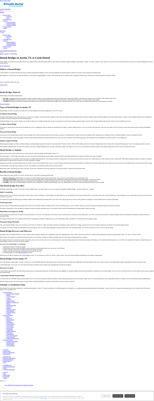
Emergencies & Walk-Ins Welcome (24, 385)
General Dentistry (10, 22)
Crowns (8, 298)
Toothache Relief (10, 312)
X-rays (80, 195)
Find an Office (7, 15)
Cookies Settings (106, 396)
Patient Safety (6, 375)
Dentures (8, 321)
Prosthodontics (10, 334)
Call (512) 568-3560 (5, 9)
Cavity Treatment (10, 296)
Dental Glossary (7, 361)
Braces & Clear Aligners (9, 358)
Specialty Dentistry (11, 24)
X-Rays (8, 314)
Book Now (3, 31)
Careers (5, 28)
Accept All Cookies (129, 396)
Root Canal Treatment (12, 335)
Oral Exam (9, 306)
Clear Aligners (10, 327)
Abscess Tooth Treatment (12, 293)
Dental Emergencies (8, 359)
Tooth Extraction (10, 337)
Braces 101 (9, 318)
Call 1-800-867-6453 (5, 50)
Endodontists (9, 322)
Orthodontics (9, 330)
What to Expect (7, 26)
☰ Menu (2, 12)
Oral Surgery (9, 328)
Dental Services (7, 356)
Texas (7, 18)
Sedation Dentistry (11, 309)
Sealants (8, 308)
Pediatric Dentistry (11, 331)
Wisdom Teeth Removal (12, 338)
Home (1, 54)
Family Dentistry (10, 324)
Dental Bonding (10, 342)
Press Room (6, 376)
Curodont (8, 299)
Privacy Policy (44, 397)
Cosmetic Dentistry (11, 25)
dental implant (41, 75)
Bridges (8, 295)
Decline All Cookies (117, 396)
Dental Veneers (10, 344)
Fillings (8, 304)
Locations (5, 349)
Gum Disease (9, 325)
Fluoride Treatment (11, 305)
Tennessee (9, 16)
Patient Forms (6, 354)
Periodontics (9, 332)
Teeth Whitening (10, 345)
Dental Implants (10, 319)
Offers (4, 368)
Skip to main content (5, 0)
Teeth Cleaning (10, 311)
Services (5, 21)
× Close (2, 32)
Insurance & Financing (9, 366)
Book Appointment (5, 66)
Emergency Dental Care (12, 302)
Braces (8, 317)
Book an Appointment (8, 352)
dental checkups (22, 252)
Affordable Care (7, 19)
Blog (4, 373)
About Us (5, 372)
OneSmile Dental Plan (9, 369)
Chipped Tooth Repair (12, 341)
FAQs (4, 362)
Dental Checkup (10, 301)
